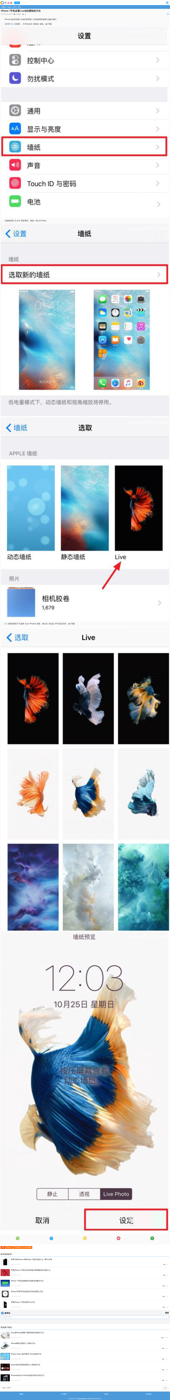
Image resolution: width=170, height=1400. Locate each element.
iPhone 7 (9, 1247)
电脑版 (21, 1394)
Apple (9, 7)
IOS (14, 7)
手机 (12, 24)
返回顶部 (148, 1394)
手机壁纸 (17, 1247)
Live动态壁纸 (27, 1247)
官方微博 (63, 1394)
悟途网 (3, 7)
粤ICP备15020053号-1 (94, 1399)
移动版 (106, 1394)
